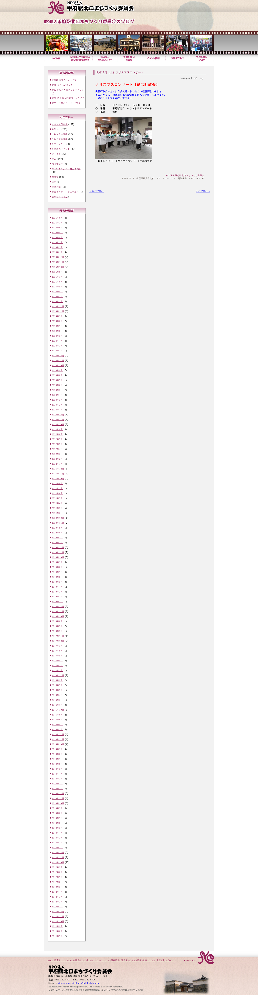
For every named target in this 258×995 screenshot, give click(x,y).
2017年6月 (57, 651)
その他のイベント (61, 149)
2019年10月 (58, 557)
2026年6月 (57, 228)
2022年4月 (57, 449)
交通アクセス (177, 58)
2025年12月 (58, 257)
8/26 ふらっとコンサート (65, 85)
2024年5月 (57, 336)
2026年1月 (57, 252)
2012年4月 (57, 892)
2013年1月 (57, 847)
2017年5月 (57, 656)
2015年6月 (57, 720)
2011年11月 (58, 916)
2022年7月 (57, 439)
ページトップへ (199, 958)
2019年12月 (58, 547)
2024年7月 (57, 326)
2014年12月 (58, 734)
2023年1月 (57, 410)
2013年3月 (57, 838)
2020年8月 (57, 533)
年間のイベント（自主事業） (66, 168)
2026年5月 (57, 232)
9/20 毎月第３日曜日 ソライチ (68, 98)
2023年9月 (57, 370)
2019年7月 (57, 572)
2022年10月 (58, 424)
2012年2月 (57, 902)
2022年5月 (57, 444)
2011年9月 (57, 926)
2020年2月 (57, 537)
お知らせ (56, 129)
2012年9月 (57, 867)
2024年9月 (57, 316)
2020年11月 (58, 523)
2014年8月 (57, 754)
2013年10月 (58, 803)
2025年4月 (57, 291)
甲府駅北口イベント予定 (64, 80)
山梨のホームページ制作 (85, 986)
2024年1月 (57, 351)
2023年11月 (58, 360)
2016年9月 (57, 680)
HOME (50, 960)
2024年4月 (57, 341)
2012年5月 (57, 887)
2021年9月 (57, 483)
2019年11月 (58, 552)
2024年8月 (57, 321)
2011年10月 (58, 921)
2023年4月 (57, 395)
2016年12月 (58, 675)
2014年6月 (57, 764)
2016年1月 (57, 705)
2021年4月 (57, 503)
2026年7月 (57, 223)
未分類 (55, 177)
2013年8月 (57, 813)
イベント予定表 (60, 124)
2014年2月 (57, 783)
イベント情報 (153, 58)
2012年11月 (58, 857)
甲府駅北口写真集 (129, 58)
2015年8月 (57, 715)
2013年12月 (58, 793)
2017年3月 (57, 665)
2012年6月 (57, 882)
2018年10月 (58, 616)
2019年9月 (57, 562)
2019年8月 (57, 567)
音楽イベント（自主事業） (65, 192)
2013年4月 (57, 833)
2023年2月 (57, 405)
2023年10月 (58, 365)
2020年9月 (57, 528)
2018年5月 (57, 626)
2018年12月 (58, 606)
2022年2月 (57, 459)
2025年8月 (57, 272)
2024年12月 (58, 306)
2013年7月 (57, 818)
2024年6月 (57, 331)
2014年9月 (57, 749)
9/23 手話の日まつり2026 (66, 103)
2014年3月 (57, 779)
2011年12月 (58, 911)
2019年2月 (57, 597)
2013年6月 (57, 823)
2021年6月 (57, 493)
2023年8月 (57, 375)
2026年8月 (57, 218)
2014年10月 (58, 744)
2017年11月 (58, 636)
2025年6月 (57, 282)
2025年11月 (58, 262)
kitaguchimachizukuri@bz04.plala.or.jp (79, 983)
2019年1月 (57, 601)
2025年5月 (57, 287)
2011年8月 (57, 931)
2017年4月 (57, 660)
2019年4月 (57, 587)
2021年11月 (58, 474)
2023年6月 (57, 385)
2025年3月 (57, 296)
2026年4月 (57, 237)
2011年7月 (57, 936)
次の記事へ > (203, 191)
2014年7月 (57, 759)
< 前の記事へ (96, 191)
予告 (54, 159)
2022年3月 (57, 454)
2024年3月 (57, 346)
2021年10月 (58, 478)
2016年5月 (57, 690)
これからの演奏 (60, 134)
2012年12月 (58, 852)
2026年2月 (57, 247)
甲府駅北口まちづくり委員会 (98, 7)
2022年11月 (58, 419)
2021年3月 (57, 508)
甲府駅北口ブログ (202, 58)
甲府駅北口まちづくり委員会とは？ (80, 58)
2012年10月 (58, 862)
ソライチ (56, 154)
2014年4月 (57, 774)
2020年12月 (58, 518)
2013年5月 (57, 828)
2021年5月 (57, 498)
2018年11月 (58, 611)
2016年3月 (57, 700)
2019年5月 (57, 582)
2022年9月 (57, 429)
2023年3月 (57, 400)
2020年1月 (57, 542)
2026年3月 (57, 242)
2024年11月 (58, 311)
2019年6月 (57, 577)
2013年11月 (58, 798)
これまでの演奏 (60, 139)
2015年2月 (57, 729)
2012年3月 (57, 897)
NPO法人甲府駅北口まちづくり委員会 (185, 175)
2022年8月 (57, 434)
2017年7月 (57, 646)
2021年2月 (57, 513)
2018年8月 (57, 621)
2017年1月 (57, 670)
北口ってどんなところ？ (104, 58)
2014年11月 (58, 739)
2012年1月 (57, 906)
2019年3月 (57, 592)
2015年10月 (58, 710)
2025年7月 (57, 277)
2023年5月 (57, 390)
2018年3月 (57, 631)
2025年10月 (58, 267)
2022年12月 (58, 414)
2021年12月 (58, 469)
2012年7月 (57, 877)
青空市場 (56, 187)
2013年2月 (57, 843)
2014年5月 (57, 769)
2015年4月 (57, 724)
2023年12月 (58, 355)
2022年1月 (57, 464)
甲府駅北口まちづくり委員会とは (70, 960)
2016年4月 (57, 695)
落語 (54, 182)
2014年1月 (57, 788)
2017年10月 (58, 641)
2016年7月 (57, 685)
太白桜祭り (57, 164)
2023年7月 (57, 380)
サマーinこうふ (59, 144)
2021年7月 (57, 488)
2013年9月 (57, 808)
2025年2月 (57, 301)
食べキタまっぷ (60, 196)
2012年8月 (57, 872)
